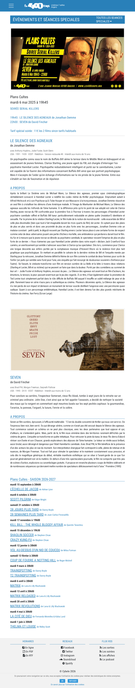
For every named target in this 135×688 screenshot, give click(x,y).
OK (62, 681)
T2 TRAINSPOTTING (23, 575)
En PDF (29, 651)
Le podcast (108, 659)
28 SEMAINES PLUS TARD (27, 514)
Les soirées (108, 651)
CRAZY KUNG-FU (21, 540)
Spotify (69, 663)
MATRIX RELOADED (23, 596)
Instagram (68, 655)
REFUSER (72, 681)
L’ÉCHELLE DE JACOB (24, 489)
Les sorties (108, 647)
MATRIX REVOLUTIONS (25, 606)
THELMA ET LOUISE (23, 626)
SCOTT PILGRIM (20, 499)
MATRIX (15, 586)
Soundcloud (69, 659)
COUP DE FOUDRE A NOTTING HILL (33, 560)
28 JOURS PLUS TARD (24, 509)
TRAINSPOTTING (21, 570)
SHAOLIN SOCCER (22, 535)
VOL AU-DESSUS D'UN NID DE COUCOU (35, 550)
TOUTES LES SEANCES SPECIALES (109, 19)
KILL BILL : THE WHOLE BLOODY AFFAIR (36, 525)
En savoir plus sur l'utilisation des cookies (67, 684)
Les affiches (108, 655)
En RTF (29, 655)
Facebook (68, 647)
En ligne (29, 647)
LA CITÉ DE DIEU (21, 616)
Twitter (69, 651)
